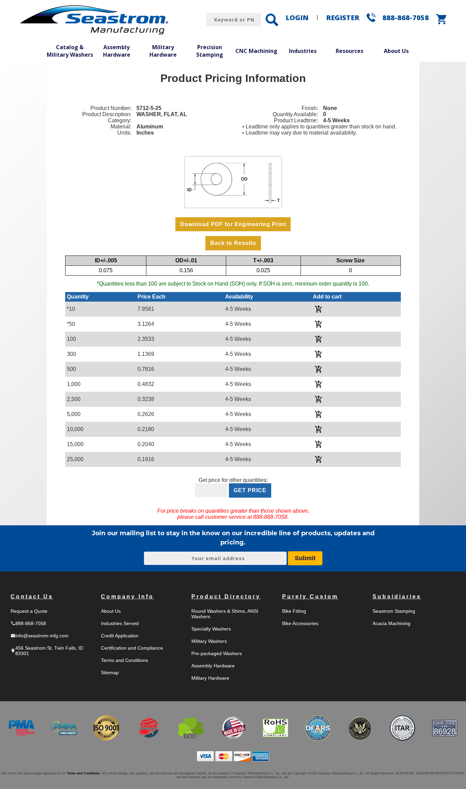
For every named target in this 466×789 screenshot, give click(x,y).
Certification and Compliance (132, 648)
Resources (349, 51)
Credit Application (120, 635)
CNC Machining (256, 51)
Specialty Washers (211, 629)
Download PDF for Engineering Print (233, 224)
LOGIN (297, 17)
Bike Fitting (294, 611)
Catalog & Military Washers (70, 50)
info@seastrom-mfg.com (40, 635)
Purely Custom (310, 596)
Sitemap (110, 672)
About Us (396, 51)
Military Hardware (163, 50)
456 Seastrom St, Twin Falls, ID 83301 (47, 650)
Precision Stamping (209, 50)
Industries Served (120, 623)
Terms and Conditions (124, 660)
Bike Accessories (300, 623)
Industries (303, 51)
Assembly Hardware (116, 50)
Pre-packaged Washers (216, 653)
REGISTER (342, 17)
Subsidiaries (397, 596)
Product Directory (226, 596)
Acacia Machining (391, 623)
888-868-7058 (405, 17)
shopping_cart (442, 19)
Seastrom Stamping (394, 611)
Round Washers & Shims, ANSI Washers (224, 613)
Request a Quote (29, 611)
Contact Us (32, 596)
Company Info (127, 596)
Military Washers (209, 641)
